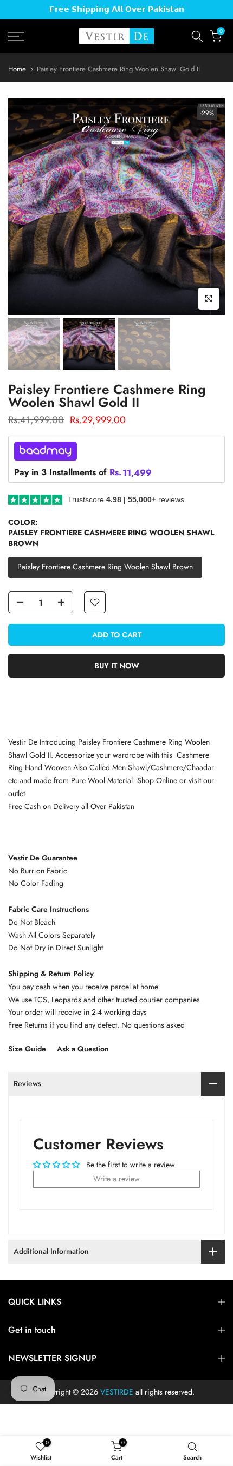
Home (17, 69)
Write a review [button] (116, 1178)
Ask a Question (83, 1048)
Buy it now (116, 665)
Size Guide (27, 1048)
